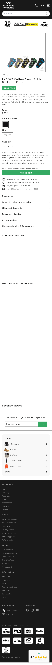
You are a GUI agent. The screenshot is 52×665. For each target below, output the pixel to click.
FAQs (4, 584)
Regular (7, 135)
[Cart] (42, 5)
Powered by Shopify (11, 657)
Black (5, 124)
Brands (5, 510)
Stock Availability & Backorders (18, 226)
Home (4, 75)
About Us (6, 577)
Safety (4, 499)
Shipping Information (12, 208)
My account (7, 567)
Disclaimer (6, 526)
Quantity (6, 142)
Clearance (6, 506)
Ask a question (9, 220)
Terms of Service (9, 533)
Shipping (15, 168)
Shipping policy (9, 537)
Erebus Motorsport (9, 553)
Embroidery (7, 580)
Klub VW (5, 564)
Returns (5, 597)
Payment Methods (9, 587)
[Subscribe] (42, 424)
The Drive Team (8, 560)
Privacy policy (8, 530)
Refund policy (8, 540)
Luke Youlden (7, 550)
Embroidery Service (11, 214)
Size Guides (7, 594)
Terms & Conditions (10, 519)
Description (8, 196)
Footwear (6, 496)
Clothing (5, 492)
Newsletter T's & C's (10, 523)
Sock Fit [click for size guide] (17, 202)
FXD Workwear (25, 283)
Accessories (7, 503)
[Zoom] (42, 68)
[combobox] (26, 13)
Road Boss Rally (9, 557)
